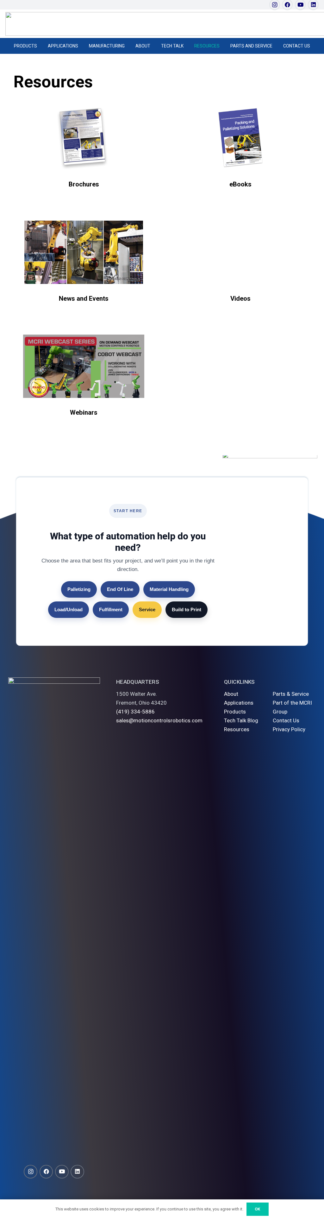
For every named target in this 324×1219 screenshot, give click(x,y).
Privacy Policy (289, 729)
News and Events (84, 298)
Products (235, 711)
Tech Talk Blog (241, 720)
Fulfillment (110, 609)
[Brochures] (83, 138)
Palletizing (78, 589)
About (231, 694)
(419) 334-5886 (135, 711)
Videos (240, 298)
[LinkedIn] (77, 1171)
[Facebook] (46, 1171)
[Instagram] (30, 1171)
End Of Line (120, 589)
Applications (238, 703)
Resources (236, 729)
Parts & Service (291, 694)
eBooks (240, 184)
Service (147, 609)
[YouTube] (62, 1171)
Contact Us (286, 720)
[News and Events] (83, 252)
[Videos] (240, 252)
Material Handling (169, 589)
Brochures (84, 184)
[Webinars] (83, 366)
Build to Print (186, 609)
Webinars (83, 412)
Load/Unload (68, 609)
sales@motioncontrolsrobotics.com (159, 720)
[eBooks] (240, 138)
